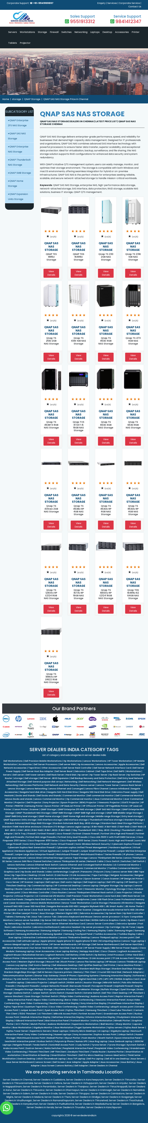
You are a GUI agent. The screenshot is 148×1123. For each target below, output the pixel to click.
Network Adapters (133, 972)
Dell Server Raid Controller (77, 767)
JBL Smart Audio (114, 906)
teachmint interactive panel (20, 1041)
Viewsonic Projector (109, 802)
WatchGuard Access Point (31, 1037)
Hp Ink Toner (128, 927)
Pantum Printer (11, 958)
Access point (127, 937)
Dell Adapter (81, 1065)
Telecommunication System (18, 975)
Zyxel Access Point (54, 1010)
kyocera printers (63, 972)
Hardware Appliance (120, 847)
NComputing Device (110, 941)
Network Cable (95, 861)
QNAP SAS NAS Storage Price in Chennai (65, 99)
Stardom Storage (133, 819)
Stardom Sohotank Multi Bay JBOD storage (76, 823)
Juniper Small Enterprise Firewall (97, 850)
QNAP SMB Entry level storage (21, 816)
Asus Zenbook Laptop (121, 1041)
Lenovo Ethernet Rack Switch (42, 864)
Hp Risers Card (136, 920)
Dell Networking (87, 781)
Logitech (74, 871)
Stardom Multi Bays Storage (94, 968)
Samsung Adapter (50, 930)
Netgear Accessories (122, 875)
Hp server (83, 774)
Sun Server (77, 947)
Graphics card (11, 871)
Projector (25, 43)
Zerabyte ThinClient (78, 1051)
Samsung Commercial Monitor (23, 868)
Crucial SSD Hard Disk (109, 972)
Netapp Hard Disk (89, 951)
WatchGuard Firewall (67, 854)
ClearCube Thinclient (120, 1010)
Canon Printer (20, 809)
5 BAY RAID (64, 830)
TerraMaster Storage (88, 989)
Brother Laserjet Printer (25, 913)
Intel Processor (116, 954)
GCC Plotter (22, 1024)
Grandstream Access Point (118, 1013)
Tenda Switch (40, 1044)
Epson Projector (69, 802)
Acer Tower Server (62, 909)
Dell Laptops (52, 882)
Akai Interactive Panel (57, 1020)
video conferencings (57, 871)
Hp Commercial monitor (80, 799)
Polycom (98, 871)
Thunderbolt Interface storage (106, 819)
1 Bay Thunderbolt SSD (84, 830)
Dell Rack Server (55, 774)
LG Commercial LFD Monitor (50, 896)
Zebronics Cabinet (84, 771)
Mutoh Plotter (38, 1024)
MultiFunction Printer (16, 968)
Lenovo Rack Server (131, 785)
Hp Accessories (86, 764)
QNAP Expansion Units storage (19, 819)
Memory (78, 972)
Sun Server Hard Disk (41, 947)
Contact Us (134, 6)
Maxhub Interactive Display (35, 1017)
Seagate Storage (23, 989)
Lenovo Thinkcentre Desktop (75, 937)
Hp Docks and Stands (32, 871)
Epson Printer (52, 805)
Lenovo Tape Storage (76, 857)
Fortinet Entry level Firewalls (73, 837)
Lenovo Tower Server (108, 785)
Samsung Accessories (27, 930)
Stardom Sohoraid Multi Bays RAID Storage (28, 823)
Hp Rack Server (117, 774)
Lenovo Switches (16, 864)
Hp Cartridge (113, 927)
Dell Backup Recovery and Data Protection (93, 778)
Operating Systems (88, 975)
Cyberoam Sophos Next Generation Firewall (31, 847)
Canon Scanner (110, 878)
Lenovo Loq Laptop (17, 965)
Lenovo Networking (37, 788)
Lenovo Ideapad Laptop (17, 944)
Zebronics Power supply (125, 792)
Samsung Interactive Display (115, 975)
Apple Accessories (129, 764)
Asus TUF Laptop (76, 1058)
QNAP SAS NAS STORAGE (51, 246)
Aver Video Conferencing (34, 1003)
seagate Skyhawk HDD (92, 906)
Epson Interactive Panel (128, 1037)
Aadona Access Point (102, 996)
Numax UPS (81, 1041)
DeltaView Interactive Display (68, 1017)
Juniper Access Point (31, 1010)
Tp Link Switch (21, 979)
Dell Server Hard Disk (132, 944)
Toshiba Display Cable (130, 934)
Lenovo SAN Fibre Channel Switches (33, 861)
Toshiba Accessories (105, 934)
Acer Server (24, 909)
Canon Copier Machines (75, 958)
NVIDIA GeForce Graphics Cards (109, 920)
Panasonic (86, 871)
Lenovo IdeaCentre (115, 1055)
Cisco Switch (112, 861)
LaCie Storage (100, 902)
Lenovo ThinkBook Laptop (132, 961)
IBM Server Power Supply (125, 947)
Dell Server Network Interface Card (112, 767)
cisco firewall (64, 833)
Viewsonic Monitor (94, 889)
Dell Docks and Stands (49, 795)
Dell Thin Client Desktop (115, 992)
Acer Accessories (45, 951)
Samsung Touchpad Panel (78, 934)
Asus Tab (37, 916)
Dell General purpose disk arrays (45, 781)
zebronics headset (71, 927)
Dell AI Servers (45, 972)
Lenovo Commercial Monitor (49, 799)
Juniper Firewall (70, 850)
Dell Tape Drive (104, 771)
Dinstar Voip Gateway (46, 975)
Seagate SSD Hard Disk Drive (95, 792)
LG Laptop (103, 1031)
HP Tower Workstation (120, 760)
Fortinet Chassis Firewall (86, 833)
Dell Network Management (112, 781)
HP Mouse (111, 961)
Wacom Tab (52, 961)
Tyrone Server (98, 1044)
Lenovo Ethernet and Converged (66, 788)
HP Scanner (27, 882)
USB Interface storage (76, 819)
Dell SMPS (119, 771)
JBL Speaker (10, 909)
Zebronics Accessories (91, 913)
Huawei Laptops (62, 1034)
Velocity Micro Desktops (83, 1031)
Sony (108, 871)
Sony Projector (51, 802)
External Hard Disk (57, 979)
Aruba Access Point (13, 1048)
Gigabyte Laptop (120, 1031)
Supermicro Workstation (85, 1024)
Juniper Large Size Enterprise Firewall (34, 854)
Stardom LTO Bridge (54, 826)
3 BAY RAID (124, 826)
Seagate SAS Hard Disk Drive (62, 792)
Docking (115, 830)
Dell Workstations (13, 760)
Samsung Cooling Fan (74, 930)
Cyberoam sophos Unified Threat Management (82, 847)
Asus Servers (138, 1058)
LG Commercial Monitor (126, 864)
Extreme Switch (92, 992)
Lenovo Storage (16, 788)
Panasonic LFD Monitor (122, 902)
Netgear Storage (109, 885)
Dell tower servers (35, 774)
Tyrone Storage (116, 1044)
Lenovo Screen (43, 1062)
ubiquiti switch (57, 982)
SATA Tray (20, 833)
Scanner (34, 809)
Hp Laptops (126, 885)
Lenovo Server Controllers (100, 923)
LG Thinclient (45, 1013)
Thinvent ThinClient (38, 1051)
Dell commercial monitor (100, 795)
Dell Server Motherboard (105, 944)
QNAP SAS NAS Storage (107, 809)
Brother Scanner (82, 909)
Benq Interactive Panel (20, 999)
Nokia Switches (53, 1048)
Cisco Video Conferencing (63, 1006)
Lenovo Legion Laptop (78, 826)
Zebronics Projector (37, 982)
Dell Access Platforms (31, 785)
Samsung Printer (34, 805)
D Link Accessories (80, 875)
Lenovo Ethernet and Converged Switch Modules (86, 864)
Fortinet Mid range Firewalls (41, 837)
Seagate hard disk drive (32, 792)
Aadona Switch (22, 992)
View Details (51, 273)
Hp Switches (133, 774)
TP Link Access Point (123, 958)
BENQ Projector (88, 802)
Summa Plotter (116, 1051)
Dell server (18, 774)
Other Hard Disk (134, 954)
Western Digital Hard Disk (83, 979)
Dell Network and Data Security (61, 785)
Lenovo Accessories (106, 764)
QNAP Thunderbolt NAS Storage (33, 812)
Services (112, 3)
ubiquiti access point (122, 1006)
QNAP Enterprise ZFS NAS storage (76, 809)
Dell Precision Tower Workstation (85, 896)
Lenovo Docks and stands (18, 799)
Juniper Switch (40, 992)
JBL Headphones (80, 899)
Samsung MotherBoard (28, 934)
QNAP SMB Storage (20, 173)
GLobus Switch (45, 1041)
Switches (66, 32)
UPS (100, 979)
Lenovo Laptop (90, 885)
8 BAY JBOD (51, 830)
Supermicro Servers (40, 1031)
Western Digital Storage (31, 961)
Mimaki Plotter (122, 1020)
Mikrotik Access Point (65, 1013)
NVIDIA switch (74, 982)
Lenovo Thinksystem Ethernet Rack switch (91, 892)
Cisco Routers (59, 892)
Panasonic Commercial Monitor (89, 868)
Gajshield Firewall (123, 986)
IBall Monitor (107, 1024)
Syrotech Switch (135, 1044)
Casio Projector (123, 892)
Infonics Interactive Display (100, 1017)
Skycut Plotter (72, 1037)
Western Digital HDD (67, 913)
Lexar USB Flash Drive (102, 899)
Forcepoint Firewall (102, 986)
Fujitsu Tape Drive (13, 1006)
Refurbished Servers (33, 954)
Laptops (95, 32)
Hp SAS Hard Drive (32, 923)
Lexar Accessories (19, 902)
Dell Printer (109, 965)
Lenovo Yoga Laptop (133, 941)
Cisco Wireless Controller (36, 892)
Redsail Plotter (55, 1037)
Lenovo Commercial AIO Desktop (42, 889)
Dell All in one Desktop (117, 1058)
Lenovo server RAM (122, 871)
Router (19, 889)
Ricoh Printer (68, 961)
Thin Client (90, 972)
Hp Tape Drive (19, 875)
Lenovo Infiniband (119, 788)
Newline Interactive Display (64, 1003)
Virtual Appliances (50, 850)
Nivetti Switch (105, 1037)
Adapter (8, 833)
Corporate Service (129, 3)
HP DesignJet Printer (132, 878)
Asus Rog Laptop (98, 1041)
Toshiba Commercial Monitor (124, 868)
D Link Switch (46, 875)
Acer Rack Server (42, 909)
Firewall (54, 32)
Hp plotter (54, 958)
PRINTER (19, 805)
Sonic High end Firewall (121, 840)
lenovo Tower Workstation (76, 902)
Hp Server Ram (113, 913)
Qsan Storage (32, 996)
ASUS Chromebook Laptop (51, 1058)
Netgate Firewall (22, 1044)
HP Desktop (131, 882)
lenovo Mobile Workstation (45, 902)
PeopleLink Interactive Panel (78, 1048)
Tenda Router (98, 1051)
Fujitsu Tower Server (17, 1031)
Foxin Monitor (89, 1037)
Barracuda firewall (80, 986)
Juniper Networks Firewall (54, 986)
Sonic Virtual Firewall (62, 844)
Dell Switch (138, 861)
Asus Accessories (110, 1062)
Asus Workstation (64, 1027)
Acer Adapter (74, 1062)
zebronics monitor (21, 927)
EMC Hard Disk (62, 947)
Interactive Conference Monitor (40, 937)
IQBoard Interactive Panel (29, 1020)
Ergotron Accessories (55, 878)
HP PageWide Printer (117, 805)
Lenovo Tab (50, 916)
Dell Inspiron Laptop (94, 882)
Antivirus (7, 979)
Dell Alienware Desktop (64, 965)
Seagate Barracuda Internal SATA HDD (113, 909)
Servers (12, 32)
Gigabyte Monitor (43, 1027)
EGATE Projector (130, 802)
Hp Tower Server (98, 774)
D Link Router (62, 875)
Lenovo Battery (65, 1065)
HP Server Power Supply (97, 947)
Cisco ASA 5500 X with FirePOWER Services (112, 837)
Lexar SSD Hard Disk (34, 906)
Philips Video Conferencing (74, 996)
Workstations (27, 32)
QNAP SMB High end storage (89, 812)
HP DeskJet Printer (71, 805)
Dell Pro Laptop (95, 1058)
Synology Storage (115, 889)
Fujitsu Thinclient (75, 1010)
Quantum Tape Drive (36, 1006)
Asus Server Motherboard (20, 1062)
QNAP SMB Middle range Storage (123, 812)
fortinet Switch (50, 996)
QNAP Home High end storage (78, 816)
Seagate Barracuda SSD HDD (62, 906)
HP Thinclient (136, 992)
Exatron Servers (34, 1048)
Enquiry (101, 3)
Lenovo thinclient (14, 996)
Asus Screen (48, 1065)
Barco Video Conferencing (79, 999)
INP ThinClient (58, 1051)
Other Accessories (51, 767)
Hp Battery (100, 954)
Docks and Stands (25, 795)
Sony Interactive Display (94, 1003)
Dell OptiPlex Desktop (90, 965)
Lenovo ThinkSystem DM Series (106, 857)
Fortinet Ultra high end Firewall (117, 833)
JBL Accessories (61, 899)
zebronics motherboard (46, 927)
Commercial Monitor (74, 795)
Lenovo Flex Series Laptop (90, 961)
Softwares (138, 975)
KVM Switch (86, 954)
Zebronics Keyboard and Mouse (75, 916)
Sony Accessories (82, 1034)
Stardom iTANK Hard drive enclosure (21, 826)
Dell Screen (59, 1062)
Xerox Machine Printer (129, 965)
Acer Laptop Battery (67, 951)
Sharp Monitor (123, 1024)
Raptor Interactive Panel (129, 996)
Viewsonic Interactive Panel (110, 999)
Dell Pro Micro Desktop (91, 1055)
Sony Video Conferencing (38, 1034)
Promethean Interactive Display (125, 1003)
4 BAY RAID (110, 826)
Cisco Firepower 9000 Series (75, 840)
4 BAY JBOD (23, 830)
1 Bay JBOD (103, 830)
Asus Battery (128, 1062)
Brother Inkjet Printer (66, 968)
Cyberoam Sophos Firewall (126, 844)
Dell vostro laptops (71, 882)
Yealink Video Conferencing (94, 1006)
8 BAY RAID (97, 826)
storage (16, 99)
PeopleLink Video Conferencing (111, 1048)
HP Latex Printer (40, 944)
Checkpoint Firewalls (27, 986)
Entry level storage (132, 816)
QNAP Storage (32, 99)
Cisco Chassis (108, 951)
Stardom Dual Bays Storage (127, 968)
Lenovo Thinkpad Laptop (105, 937)
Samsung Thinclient (96, 1010)
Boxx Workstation (22, 1027)
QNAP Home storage (50, 816)
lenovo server (87, 785)
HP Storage (84, 944)
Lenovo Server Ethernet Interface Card (64, 923)
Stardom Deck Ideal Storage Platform (121, 823)
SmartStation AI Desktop (36, 1055)
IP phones (128, 854)
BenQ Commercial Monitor (56, 868)
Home (5, 99)
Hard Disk (71, 774)
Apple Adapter (91, 1062)
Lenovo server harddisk (27, 920)
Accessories (122, 32)
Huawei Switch (74, 992)
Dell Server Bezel (63, 771)
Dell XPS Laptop (115, 882)
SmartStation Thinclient (64, 1055)
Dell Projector (34, 802)
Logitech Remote (55, 954)
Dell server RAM (67, 764)
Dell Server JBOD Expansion (54, 778)
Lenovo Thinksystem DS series (69, 861)
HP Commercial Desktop (68, 885)
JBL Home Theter (134, 906)
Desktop (107, 32)
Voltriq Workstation (101, 1020)
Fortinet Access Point (90, 1013)
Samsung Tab (22, 916)
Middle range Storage (108, 816)
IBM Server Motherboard (15, 947)
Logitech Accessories (129, 951)
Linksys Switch (126, 1034)
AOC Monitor (35, 878)
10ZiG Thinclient (27, 1013)
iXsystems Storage (64, 989)
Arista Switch (57, 992)
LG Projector (76, 878)
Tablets (12, 43)
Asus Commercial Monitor (109, 799)
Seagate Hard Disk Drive (38, 899)
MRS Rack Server (131, 896)
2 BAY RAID (137, 826)
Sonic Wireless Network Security (92, 844)
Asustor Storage (92, 982)
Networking (80, 32)
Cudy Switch (83, 1044)
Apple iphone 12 (65, 941)
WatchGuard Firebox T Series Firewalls (101, 854)
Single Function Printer (41, 968)
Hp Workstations (73, 760)
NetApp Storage (43, 989)
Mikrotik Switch (111, 982)
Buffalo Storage (110, 989)
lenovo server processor (107, 916)
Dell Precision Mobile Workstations (43, 760)
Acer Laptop (15, 937)
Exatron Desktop (26, 1058)
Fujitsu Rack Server (134, 1027)
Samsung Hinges (124, 930)
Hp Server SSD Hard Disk (54, 920)
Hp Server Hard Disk (79, 920)
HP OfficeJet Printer (93, 805)
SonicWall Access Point (61, 1044)
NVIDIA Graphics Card (127, 979)
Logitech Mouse (12, 954)
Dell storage (31, 778)
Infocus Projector (24, 896)
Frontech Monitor (80, 1020)
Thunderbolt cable (132, 830)
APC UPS (108, 979)
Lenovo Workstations (95, 760)
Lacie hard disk (113, 896)
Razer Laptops (60, 1031)
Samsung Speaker (52, 934)
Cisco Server (12, 882)
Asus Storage (47, 913)
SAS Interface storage (50, 819)
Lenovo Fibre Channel (96, 788)
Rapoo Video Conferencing (48, 999)
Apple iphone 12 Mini (86, 941)
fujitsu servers (115, 1027)
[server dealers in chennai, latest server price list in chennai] (22, 17)
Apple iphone (48, 941)
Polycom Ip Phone (64, 1041)
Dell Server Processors (46, 764)
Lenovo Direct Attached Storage (45, 857)
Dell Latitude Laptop (28, 941)
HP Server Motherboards (63, 944)
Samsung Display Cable (100, 930)
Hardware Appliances (26, 850)
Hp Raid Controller (133, 913)
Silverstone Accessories (34, 958)
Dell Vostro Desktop (40, 965)
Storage (42, 32)
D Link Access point (100, 958)
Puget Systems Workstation (90, 1027)
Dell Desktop (20, 878)
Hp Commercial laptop (40, 885)
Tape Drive (34, 767)
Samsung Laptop (25, 951)
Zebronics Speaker (126, 923)
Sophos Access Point (105, 1034)
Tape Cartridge (100, 875)
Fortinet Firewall (46, 833)
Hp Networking (13, 923)
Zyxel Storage (127, 989)
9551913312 (82, 21)
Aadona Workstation (59, 1024)
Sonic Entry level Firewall (36, 844)
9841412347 (128, 21)
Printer (135, 32)
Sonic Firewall (99, 840)
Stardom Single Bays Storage (20, 972)
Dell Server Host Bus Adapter (37, 771)
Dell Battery (72, 954)
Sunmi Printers (38, 979)
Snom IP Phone (68, 975)
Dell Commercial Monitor (129, 795)
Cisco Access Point (72, 889)
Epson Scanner (92, 878)
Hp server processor (93, 927)
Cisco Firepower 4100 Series (43, 840)
